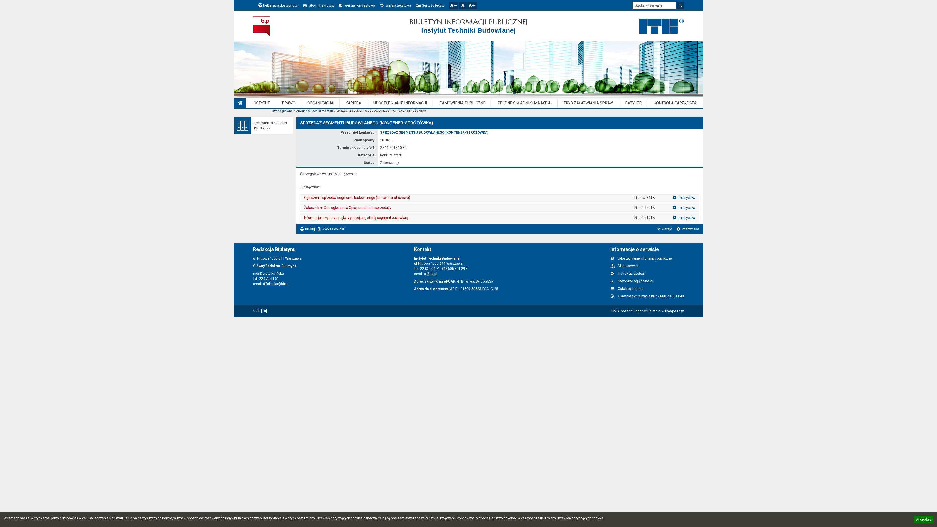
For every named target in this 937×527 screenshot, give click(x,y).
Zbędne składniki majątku (314, 111)
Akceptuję (923, 520)
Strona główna (282, 111)
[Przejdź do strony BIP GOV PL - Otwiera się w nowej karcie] (261, 26)
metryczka (686, 198)
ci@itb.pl (430, 274)
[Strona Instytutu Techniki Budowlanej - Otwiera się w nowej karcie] (661, 26)
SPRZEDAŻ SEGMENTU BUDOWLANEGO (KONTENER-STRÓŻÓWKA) (434, 132)
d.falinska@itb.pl (275, 284)
